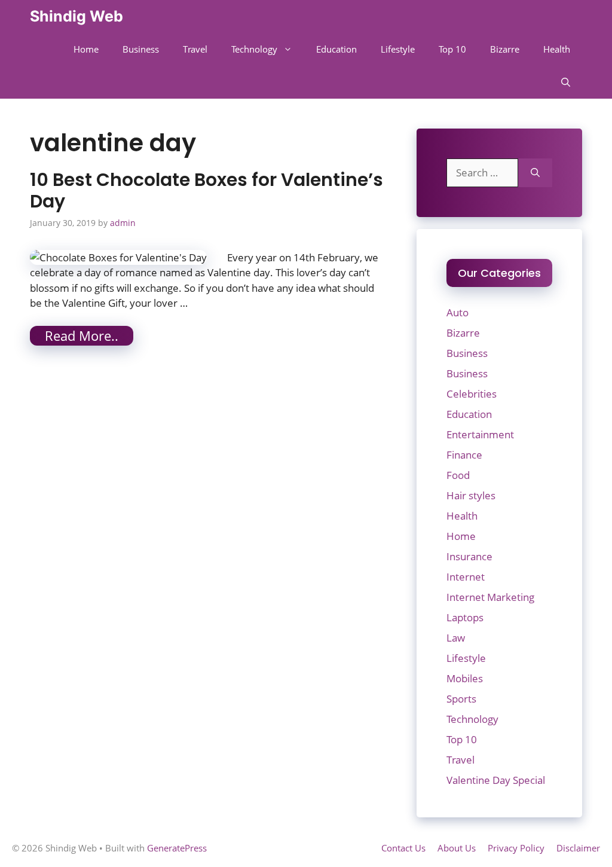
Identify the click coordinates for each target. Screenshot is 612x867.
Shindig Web (76, 16)
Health (556, 49)
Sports (461, 699)
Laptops (465, 617)
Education (336, 49)
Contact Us (403, 848)
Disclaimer (578, 848)
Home (86, 49)
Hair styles (470, 495)
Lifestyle (398, 49)
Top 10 (452, 49)
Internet (465, 577)
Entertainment (480, 434)
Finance (464, 455)
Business (141, 49)
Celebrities (471, 394)
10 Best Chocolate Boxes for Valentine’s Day (206, 190)
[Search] (535, 172)
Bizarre (504, 49)
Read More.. (81, 335)
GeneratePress (177, 848)
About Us (456, 848)
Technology (254, 49)
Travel (195, 49)
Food (458, 475)
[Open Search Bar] (565, 82)
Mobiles (464, 678)
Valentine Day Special (495, 780)
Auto (457, 312)
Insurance (469, 556)
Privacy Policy (516, 848)
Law (455, 638)
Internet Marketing (490, 597)
